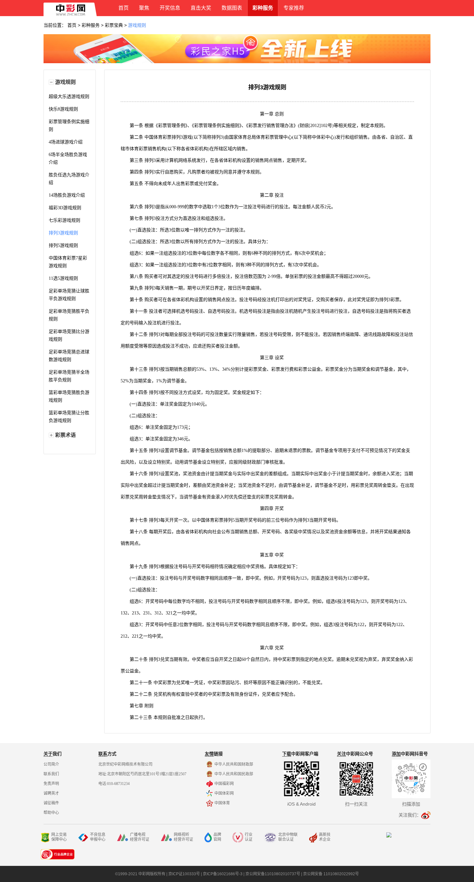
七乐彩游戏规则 (64, 220)
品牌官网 (217, 837)
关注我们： (410, 815)
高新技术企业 (325, 837)
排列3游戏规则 (63, 232)
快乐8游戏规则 (63, 109)
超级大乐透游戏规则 (69, 96)
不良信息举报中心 (97, 837)
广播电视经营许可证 (139, 837)
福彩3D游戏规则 (65, 207)
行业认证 (248, 837)
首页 (71, 25)
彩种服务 (91, 25)
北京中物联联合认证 (288, 837)
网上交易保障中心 (59, 837)
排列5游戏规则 (63, 245)
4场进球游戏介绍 (66, 142)
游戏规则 (137, 25)
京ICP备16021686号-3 (222, 874)
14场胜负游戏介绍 (67, 195)
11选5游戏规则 (63, 278)
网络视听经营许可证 (183, 837)
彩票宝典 (114, 25)
